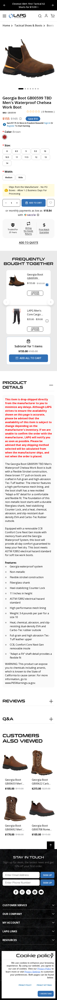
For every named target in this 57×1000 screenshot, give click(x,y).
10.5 (7, 157)
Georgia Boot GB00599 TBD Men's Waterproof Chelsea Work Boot (35, 276)
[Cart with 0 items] (52, 16)
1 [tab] (20, 88)
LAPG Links (10, 931)
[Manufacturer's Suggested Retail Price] (20, 118)
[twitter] (28, 892)
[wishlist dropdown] (50, 203)
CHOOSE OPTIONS (35, 293)
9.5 (35, 151)
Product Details (15, 385)
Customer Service (15, 905)
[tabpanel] (28, 58)
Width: (8, 171)
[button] (28, 212)
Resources (10, 940)
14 (7, 163)
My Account (11, 922)
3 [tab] (27, 88)
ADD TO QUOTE (28, 242)
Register (11, 126)
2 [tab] (25, 88)
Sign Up (47, 875)
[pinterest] (34, 892)
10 (45, 151)
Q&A (8, 719)
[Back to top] (50, 845)
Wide (20, 177)
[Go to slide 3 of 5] (4, 5)
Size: (6, 145)
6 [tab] (35, 88)
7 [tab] (38, 88)
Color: (12, 132)
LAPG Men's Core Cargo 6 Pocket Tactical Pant (35, 312)
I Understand (46, 994)
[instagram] (22, 892)
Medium (8, 177)
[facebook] (15, 892)
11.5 (26, 157)
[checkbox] (47, 285)
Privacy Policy (44, 968)
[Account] (46, 16)
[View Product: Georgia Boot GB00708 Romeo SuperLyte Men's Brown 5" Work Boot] (41, 808)
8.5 (16, 151)
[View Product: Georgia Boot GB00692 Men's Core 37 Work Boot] (15, 808)
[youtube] (41, 892)
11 (17, 157)
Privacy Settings (32, 971)
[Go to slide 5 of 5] (52, 5)
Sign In (47, 123)
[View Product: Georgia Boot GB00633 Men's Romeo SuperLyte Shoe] (15, 762)
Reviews (14, 701)
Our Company (12, 914)
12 (36, 157)
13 (45, 157)
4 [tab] (30, 88)
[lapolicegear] (17, 16)
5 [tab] (33, 88)
